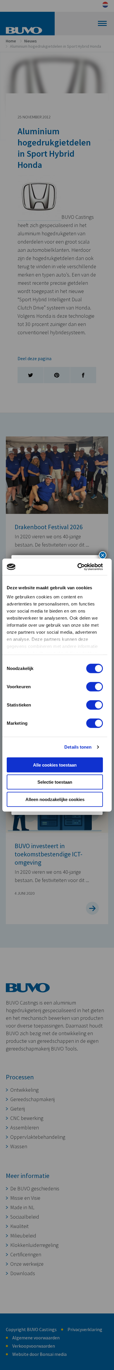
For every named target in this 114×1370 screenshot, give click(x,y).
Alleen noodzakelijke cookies (54, 799)
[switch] (94, 686)
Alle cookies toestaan (55, 764)
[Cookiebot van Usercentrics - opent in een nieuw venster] (78, 567)
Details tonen (77, 746)
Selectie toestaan (54, 782)
